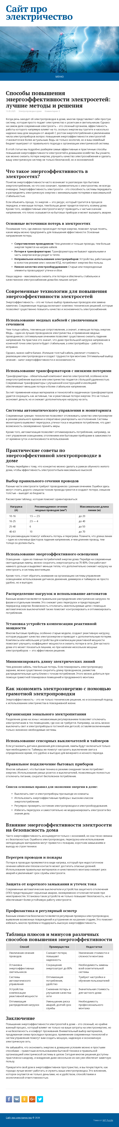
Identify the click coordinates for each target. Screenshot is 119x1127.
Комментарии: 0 (52, 111)
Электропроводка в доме (30, 111)
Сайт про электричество (39, 12)
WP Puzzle (108, 1120)
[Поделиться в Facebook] (9, 1099)
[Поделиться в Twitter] (40, 1099)
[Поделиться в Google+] (32, 1099)
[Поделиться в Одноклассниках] (24, 1099)
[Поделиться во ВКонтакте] (17, 1099)
